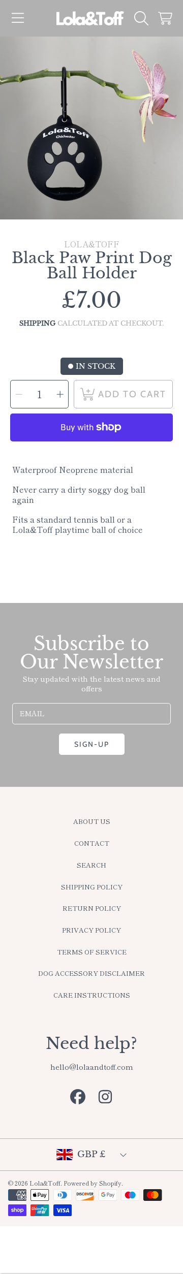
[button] (18, 18)
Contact (91, 843)
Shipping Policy (92, 886)
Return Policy (92, 908)
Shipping (37, 324)
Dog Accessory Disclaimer (91, 973)
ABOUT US (91, 821)
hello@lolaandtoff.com (91, 1066)
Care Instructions (91, 995)
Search (91, 865)
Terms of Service (92, 952)
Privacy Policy (91, 930)
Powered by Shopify (92, 1183)
